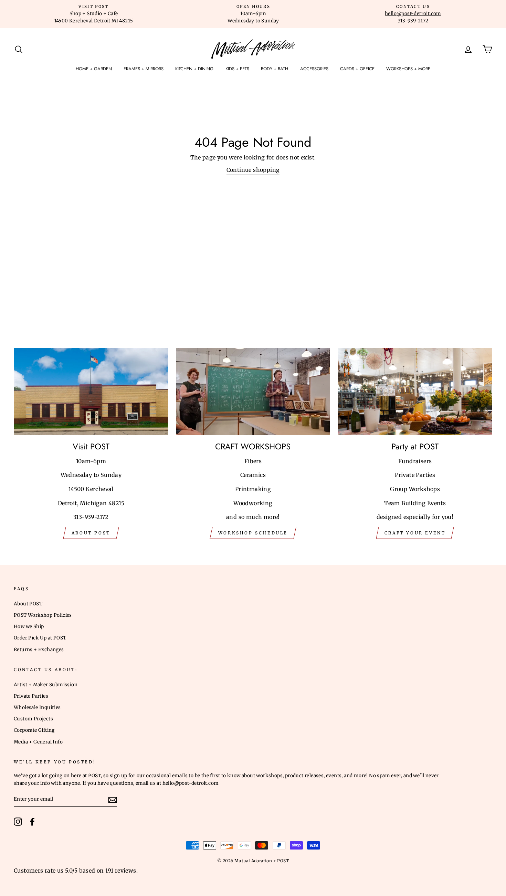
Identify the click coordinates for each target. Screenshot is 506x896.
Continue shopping (253, 169)
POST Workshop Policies (43, 615)
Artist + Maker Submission (45, 685)
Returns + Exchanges (39, 650)
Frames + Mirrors (144, 68)
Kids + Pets (237, 68)
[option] (93, 14)
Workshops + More (408, 68)
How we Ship (29, 626)
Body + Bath (274, 68)
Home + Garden (94, 68)
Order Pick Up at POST (40, 638)
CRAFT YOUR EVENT (415, 532)
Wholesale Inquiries (37, 707)
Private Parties (31, 696)
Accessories (314, 68)
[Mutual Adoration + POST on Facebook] (32, 821)
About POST (28, 604)
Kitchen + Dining (194, 68)
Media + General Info (38, 742)
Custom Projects (33, 719)
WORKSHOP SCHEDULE (253, 532)
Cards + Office (357, 68)
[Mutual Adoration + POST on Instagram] (18, 821)
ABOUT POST (91, 532)
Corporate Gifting (34, 730)
